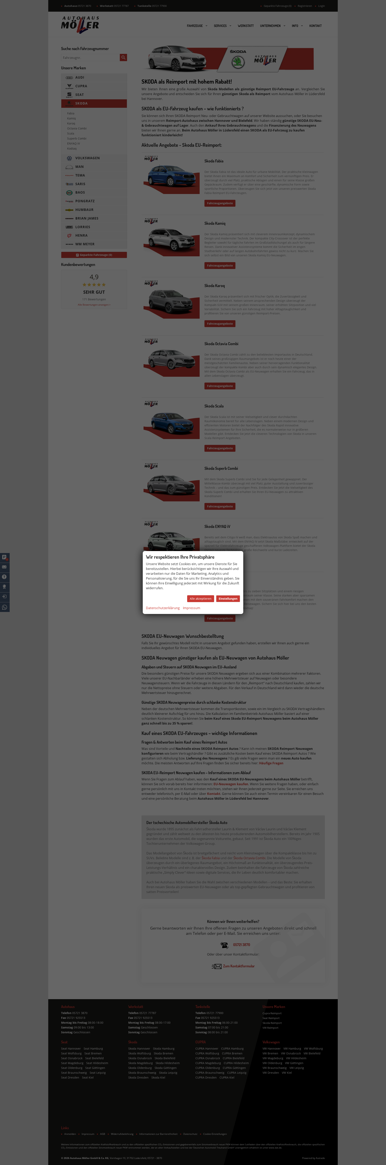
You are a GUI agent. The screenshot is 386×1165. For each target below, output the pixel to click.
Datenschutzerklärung (163, 608)
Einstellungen (228, 598)
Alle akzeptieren (200, 598)
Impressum (191, 608)
